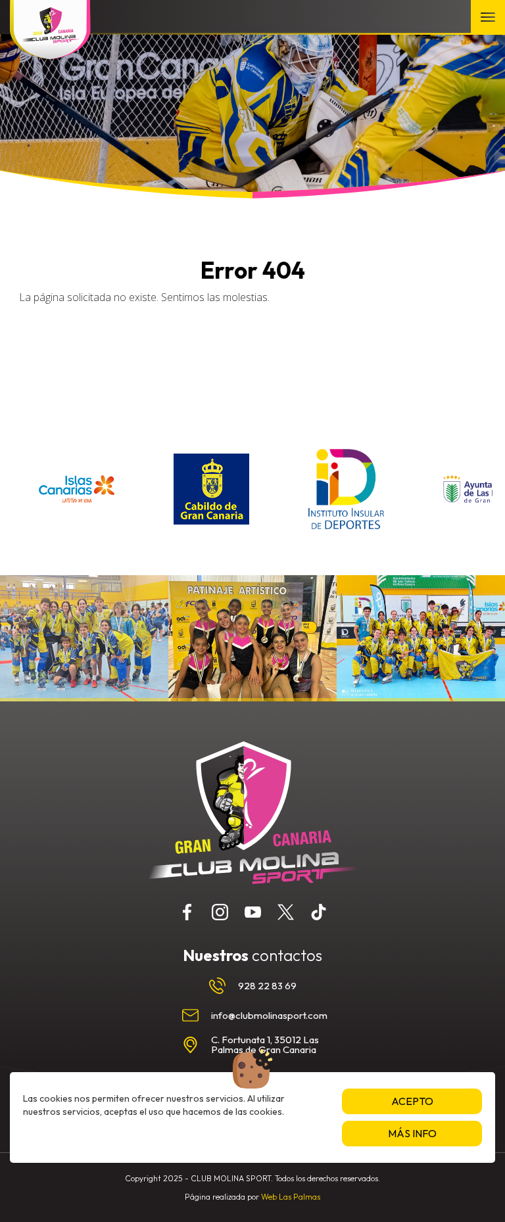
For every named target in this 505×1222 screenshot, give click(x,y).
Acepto (412, 1101)
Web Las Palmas (290, 1197)
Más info (412, 1133)
